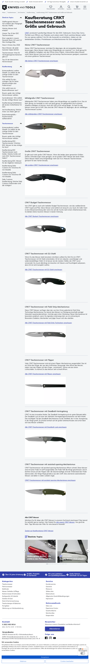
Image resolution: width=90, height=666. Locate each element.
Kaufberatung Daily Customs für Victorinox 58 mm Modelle (11, 175)
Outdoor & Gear (7, 598)
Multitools (5, 589)
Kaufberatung (31, 12)
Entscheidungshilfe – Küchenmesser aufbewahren (9, 117)
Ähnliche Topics (8, 17)
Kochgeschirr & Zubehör (10, 596)
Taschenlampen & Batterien (11, 603)
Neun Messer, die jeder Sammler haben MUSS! (10, 49)
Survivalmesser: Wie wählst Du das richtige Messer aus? (12, 99)
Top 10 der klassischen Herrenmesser (10, 61)
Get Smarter (21, 12)
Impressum (49, 598)
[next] (84, 550)
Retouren (49, 589)
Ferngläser (5, 606)
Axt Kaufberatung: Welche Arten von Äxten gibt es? (11, 111)
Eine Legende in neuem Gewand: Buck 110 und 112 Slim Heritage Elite (12, 40)
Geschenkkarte (51, 610)
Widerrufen (50, 591)
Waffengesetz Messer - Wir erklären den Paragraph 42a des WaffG (12, 24)
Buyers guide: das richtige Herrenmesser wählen (11, 94)
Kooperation (50, 615)
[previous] (28, 550)
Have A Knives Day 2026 (11, 45)
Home (3, 12)
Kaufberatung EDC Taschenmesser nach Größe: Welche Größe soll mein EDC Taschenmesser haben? (11, 154)
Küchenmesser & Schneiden (11, 594)
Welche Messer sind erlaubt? (9, 29)
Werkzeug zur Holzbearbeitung (12, 608)
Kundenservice (51, 584)
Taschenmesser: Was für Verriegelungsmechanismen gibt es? (12, 55)
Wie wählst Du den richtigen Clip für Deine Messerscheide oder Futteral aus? (10, 82)
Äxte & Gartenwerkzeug (10, 601)
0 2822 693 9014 (9, 624)
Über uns (49, 606)
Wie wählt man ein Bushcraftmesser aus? (10, 89)
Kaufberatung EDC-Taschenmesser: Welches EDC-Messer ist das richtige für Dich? (12, 144)
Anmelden (61, 9)
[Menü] (86, 647)
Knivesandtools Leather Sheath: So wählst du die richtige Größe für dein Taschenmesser (11, 74)
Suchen (69, 9)
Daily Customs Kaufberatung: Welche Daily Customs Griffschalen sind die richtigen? (12, 182)
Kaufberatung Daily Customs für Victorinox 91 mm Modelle (11, 168)
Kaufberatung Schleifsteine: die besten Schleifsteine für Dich (12, 105)
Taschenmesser (11, 12)
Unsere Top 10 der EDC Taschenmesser (10, 34)
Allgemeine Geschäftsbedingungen (57, 596)
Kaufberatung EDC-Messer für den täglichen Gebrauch (12, 162)
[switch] (83, 653)
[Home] (18, 6)
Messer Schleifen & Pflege (10, 591)
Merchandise (50, 613)
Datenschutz (50, 594)
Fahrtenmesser (7, 586)
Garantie (49, 586)
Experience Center (52, 608)
